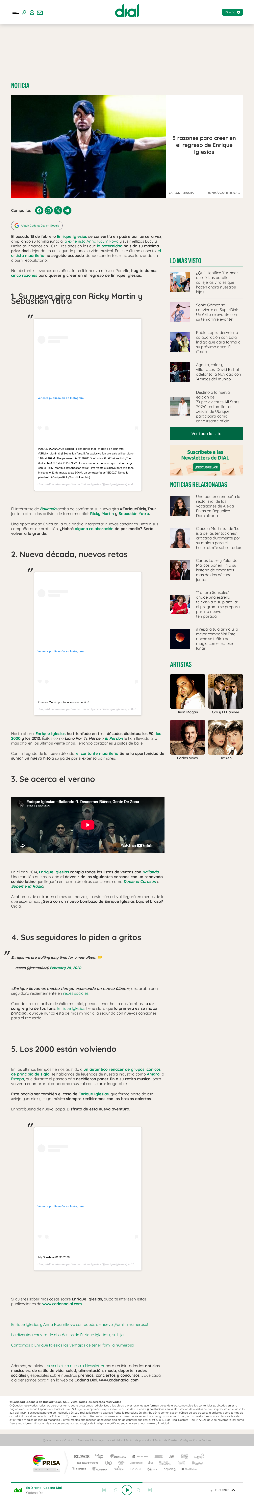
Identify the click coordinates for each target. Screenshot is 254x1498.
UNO (109, 1462)
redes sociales (76, 993)
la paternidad (109, 245)
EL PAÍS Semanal (165, 1462)
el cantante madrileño (97, 753)
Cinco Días (135, 1462)
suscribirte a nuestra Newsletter (76, 1365)
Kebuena (194, 1462)
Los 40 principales (100, 1456)
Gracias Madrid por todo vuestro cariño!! (63, 702)
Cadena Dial (151, 1462)
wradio (120, 1462)
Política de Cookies (166, 1440)
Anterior (104, 1490)
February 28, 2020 (65, 968)
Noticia (20, 85)
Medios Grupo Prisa (46, 1469)
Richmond (79, 1468)
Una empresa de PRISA (46, 1460)
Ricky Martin (102, 513)
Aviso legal (98, 1440)
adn (183, 1456)
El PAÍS (81, 1456)
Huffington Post (87, 1462)
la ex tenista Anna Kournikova (91, 241)
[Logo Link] (127, 11)
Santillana (119, 1456)
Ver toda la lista (206, 433)
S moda (151, 1468)
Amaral (154, 1074)
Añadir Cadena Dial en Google (40, 225)
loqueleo (169, 1468)
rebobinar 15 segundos (115, 1490)
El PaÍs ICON (135, 1468)
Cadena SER (157, 1456)
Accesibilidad (115, 1440)
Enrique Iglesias (72, 236)
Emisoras (83, 1440)
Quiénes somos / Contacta (59, 1440)
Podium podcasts (118, 1468)
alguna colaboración (94, 528)
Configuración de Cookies (195, 1440)
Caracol (198, 1456)
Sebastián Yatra (134, 513)
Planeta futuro (180, 1462)
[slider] (127, 1482)
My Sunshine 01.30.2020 (54, 1257)
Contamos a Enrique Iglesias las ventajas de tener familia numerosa (72, 1345)
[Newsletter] (40, 12)
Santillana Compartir (140, 1456)
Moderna (98, 1468)
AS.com (170, 1456)
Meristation (188, 1468)
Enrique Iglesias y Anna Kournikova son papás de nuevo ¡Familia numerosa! (79, 1324)
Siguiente (150, 1490)
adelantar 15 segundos (138, 1490)
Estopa (17, 1078)
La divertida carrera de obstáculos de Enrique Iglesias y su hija (67, 1334)
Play (127, 1490)
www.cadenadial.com (62, 1303)
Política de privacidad (139, 1440)
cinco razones (24, 275)
